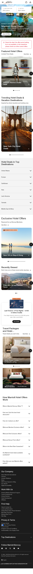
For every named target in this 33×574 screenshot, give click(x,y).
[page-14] (23, 261)
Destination (8, 8)
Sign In (16, 34)
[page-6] (19, 90)
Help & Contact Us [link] (6, 507)
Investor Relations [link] (6, 478)
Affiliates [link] (3, 500)
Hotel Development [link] (6, 498)
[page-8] (16, 261)
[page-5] (18, 90)
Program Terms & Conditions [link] (9, 528)
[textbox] (9, 10)
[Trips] (26, 2)
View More (26, 54)
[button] (8, 9)
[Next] (30, 350)
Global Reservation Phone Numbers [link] (11, 510)
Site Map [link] (3, 516)
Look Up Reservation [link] (7, 509)
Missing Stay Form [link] (6, 514)
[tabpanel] (16, 9)
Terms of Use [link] (5, 526)
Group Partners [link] (5, 496)
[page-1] (13, 90)
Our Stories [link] (4, 483)
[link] (8, 525)
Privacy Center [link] (5, 523)
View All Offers (6, 34)
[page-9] (17, 261)
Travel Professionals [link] (6, 494)
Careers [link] (3, 476)
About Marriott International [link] (8, 474)
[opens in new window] (16, 350)
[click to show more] (31, 73)
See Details (16, 321)
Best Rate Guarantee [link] (7, 512)
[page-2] (14, 90)
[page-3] (10, 261)
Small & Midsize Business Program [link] (10, 492)
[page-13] (22, 261)
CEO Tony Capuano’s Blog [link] (8, 482)
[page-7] (15, 261)
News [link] (2, 480)
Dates (22, 8)
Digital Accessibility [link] (6, 485)
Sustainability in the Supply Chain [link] (10, 530)
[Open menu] (2, 2)
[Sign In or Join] (30, 2)
